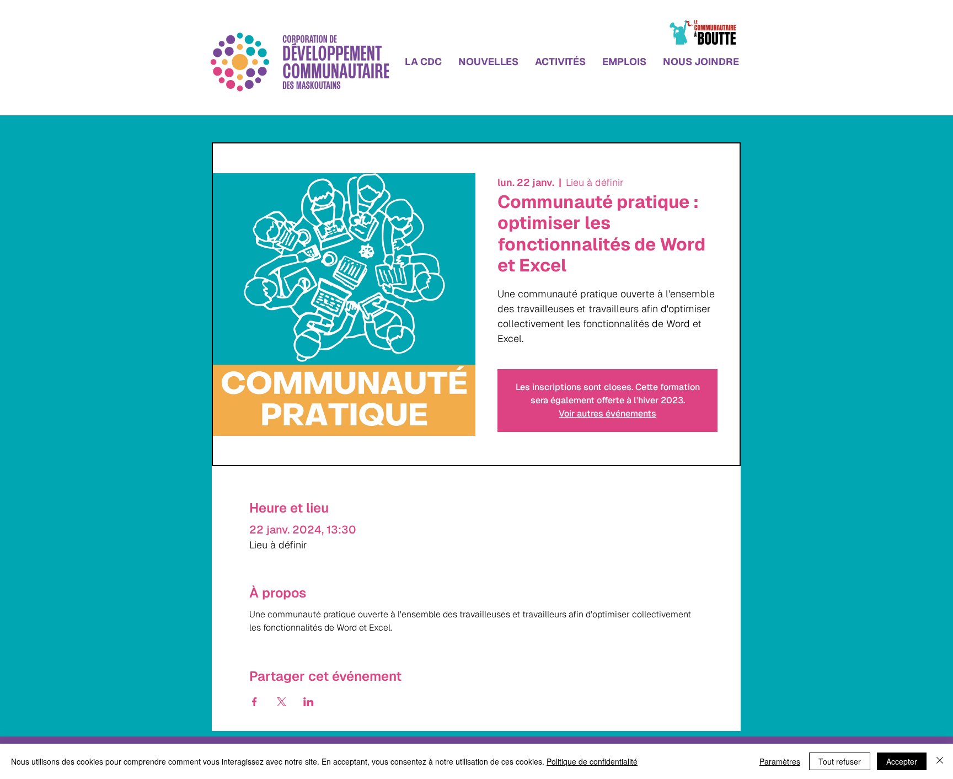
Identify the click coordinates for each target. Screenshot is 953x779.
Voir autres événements (607, 413)
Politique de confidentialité (592, 761)
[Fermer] (939, 761)
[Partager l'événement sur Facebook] (254, 701)
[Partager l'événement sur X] (281, 701)
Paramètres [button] (779, 761)
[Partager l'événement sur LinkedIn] (308, 701)
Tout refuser (839, 761)
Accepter (901, 761)
